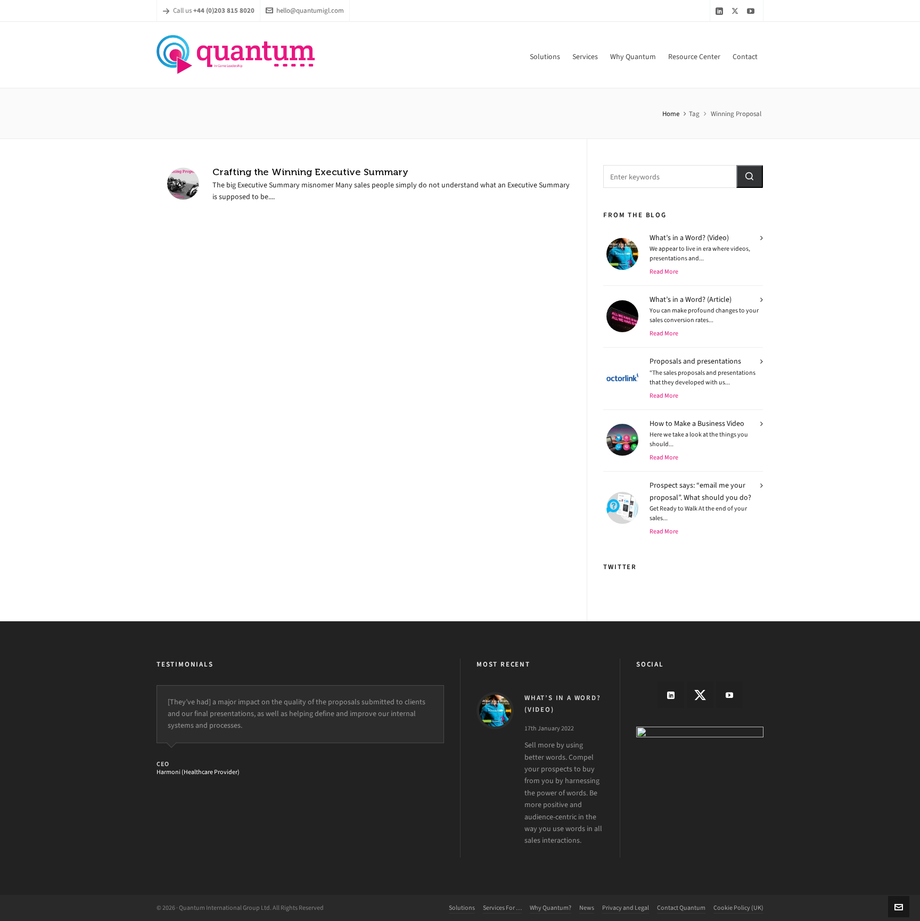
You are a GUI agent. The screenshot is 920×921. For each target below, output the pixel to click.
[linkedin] (721, 11)
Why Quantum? (550, 907)
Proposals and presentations (695, 361)
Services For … (502, 907)
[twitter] (737, 10)
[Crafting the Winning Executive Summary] (183, 183)
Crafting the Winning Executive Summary (310, 172)
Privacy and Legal (625, 907)
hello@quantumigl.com (310, 10)
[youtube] (752, 11)
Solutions (462, 907)
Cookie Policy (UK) (738, 907)
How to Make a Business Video (697, 423)
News (586, 907)
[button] (749, 176)
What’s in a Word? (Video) (689, 238)
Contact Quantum (681, 907)
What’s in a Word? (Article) (691, 299)
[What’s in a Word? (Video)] (495, 710)
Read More (664, 271)
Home (670, 113)
